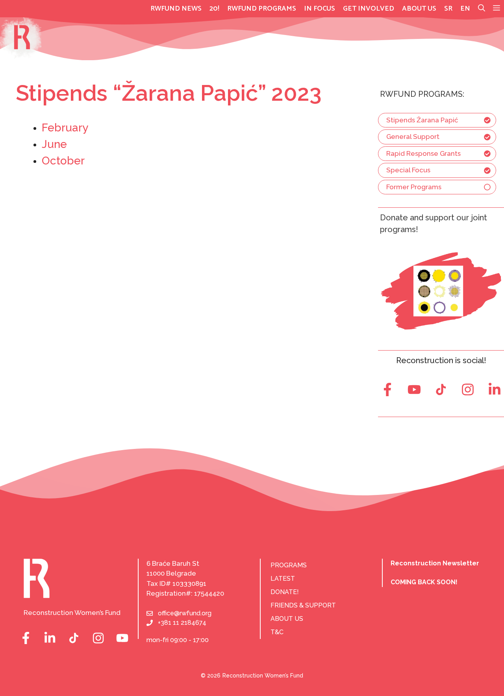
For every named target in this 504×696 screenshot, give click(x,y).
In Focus (319, 9)
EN (465, 9)
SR (448, 9)
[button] (496, 8)
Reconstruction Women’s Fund (262, 675)
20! (214, 9)
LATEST (283, 578)
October (63, 160)
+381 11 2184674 (182, 622)
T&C (277, 632)
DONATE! (285, 592)
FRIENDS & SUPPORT (303, 605)
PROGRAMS (289, 565)
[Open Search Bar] (481, 8)
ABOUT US (287, 618)
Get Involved (368, 9)
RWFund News (176, 9)
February (65, 127)
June (54, 144)
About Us (419, 9)
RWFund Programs (261, 9)
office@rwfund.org (184, 613)
